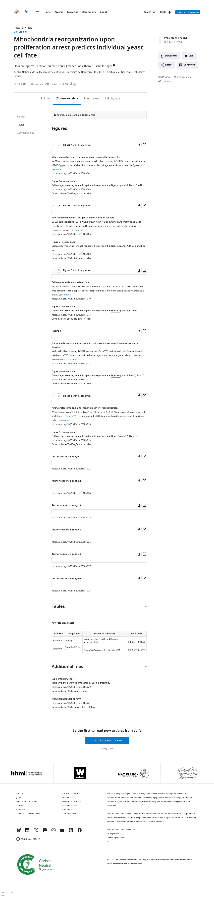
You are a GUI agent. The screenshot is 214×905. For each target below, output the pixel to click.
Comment (190, 66)
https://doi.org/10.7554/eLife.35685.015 (71, 379)
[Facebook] (79, 832)
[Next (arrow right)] (4, 895)
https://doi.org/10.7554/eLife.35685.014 (71, 363)
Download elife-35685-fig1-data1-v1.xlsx (71, 193)
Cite (191, 56)
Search (147, 12)
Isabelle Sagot (103, 66)
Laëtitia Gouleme (46, 66)
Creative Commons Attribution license (169, 859)
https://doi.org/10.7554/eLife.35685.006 (71, 234)
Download (171, 56)
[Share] (4, 892)
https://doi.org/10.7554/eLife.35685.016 (71, 424)
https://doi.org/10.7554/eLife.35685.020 (71, 687)
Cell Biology (20, 32)
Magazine (72, 12)
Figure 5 (115, 436)
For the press (69, 805)
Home (47, 12)
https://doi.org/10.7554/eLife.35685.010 (71, 298)
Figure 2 (115, 246)
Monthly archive (71, 801)
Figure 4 (115, 375)
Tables (20, 125)
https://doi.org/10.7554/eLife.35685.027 (71, 566)
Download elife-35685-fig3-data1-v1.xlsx (71, 318)
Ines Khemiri (85, 66)
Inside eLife (68, 797)
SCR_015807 (139, 650)
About (103, 12)
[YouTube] (62, 832)
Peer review (91, 99)
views (164, 77)
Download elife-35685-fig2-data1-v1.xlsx (71, 258)
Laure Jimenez (67, 66)
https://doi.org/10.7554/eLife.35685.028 (71, 590)
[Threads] (71, 832)
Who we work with (26, 801)
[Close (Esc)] (1, 892)
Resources (68, 809)
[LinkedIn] (27, 832)
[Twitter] (36, 832)
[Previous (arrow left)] (1, 895)
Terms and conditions (28, 813)
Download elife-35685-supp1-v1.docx (70, 691)
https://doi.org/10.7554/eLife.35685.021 (71, 703)
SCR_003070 (139, 642)
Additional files (25, 133)
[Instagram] (53, 832)
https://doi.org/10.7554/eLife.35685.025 (71, 517)
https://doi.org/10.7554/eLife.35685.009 (71, 254)
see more (56, 169)
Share (168, 65)
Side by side (112, 99)
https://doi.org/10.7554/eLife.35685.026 (71, 542)
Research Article (23, 28)
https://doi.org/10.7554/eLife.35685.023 (71, 468)
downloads (182, 77)
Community (89, 12)
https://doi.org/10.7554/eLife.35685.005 (71, 189)
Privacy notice (107, 748)
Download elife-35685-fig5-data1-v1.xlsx (71, 444)
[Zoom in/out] (11, 892)
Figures (67, 98)
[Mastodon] (44, 832)
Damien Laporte (24, 66)
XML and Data (69, 813)
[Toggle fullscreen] (8, 892)
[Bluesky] (18, 832)
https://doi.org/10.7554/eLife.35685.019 (71, 440)
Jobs (18, 797)
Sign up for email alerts (107, 740)
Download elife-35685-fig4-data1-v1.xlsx (71, 383)
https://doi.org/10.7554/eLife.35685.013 (71, 314)
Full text (45, 99)
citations (164, 81)
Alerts (162, 12)
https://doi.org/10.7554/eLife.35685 (49, 84)
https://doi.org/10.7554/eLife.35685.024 (71, 493)
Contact (20, 809)
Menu (38, 12)
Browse (59, 12)
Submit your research (188, 12)
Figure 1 (115, 185)
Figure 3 (115, 311)
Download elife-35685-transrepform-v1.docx (73, 707)
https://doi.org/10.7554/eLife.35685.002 (71, 173)
